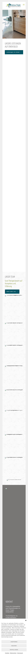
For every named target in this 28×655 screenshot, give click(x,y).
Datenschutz (13, 653)
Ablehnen (14, 645)
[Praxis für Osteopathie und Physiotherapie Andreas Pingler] (14, 6)
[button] (26, 620)
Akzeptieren (14, 641)
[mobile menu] (23, 4)
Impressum (20, 653)
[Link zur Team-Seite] (14, 295)
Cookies (7, 653)
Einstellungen (14, 649)
